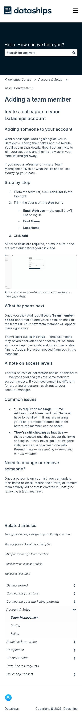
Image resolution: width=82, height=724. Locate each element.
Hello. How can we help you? (34, 44)
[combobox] (37, 52)
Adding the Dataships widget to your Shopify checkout (38, 534)
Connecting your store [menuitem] (22, 593)
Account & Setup (50, 79)
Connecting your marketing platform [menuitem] (32, 601)
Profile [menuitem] (15, 626)
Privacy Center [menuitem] (17, 658)
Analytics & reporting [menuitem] (21, 642)
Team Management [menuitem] (25, 617)
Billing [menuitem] (15, 634)
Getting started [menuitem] (17, 585)
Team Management (18, 88)
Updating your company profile (23, 563)
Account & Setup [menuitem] (18, 609)
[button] (74, 586)
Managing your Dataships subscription (28, 544)
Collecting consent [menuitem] (19, 674)
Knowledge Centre (18, 79)
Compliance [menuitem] (15, 650)
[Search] (73, 52)
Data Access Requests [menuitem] (22, 666)
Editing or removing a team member (26, 554)
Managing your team (20, 173)
